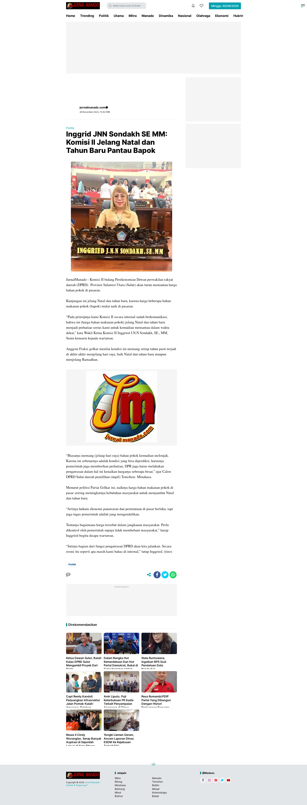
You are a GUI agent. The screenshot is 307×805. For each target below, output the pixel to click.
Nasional (184, 16)
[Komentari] (68, 574)
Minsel (155, 788)
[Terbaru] (193, 5)
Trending (87, 16)
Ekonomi (221, 16)
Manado (148, 16)
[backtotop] (153, 765)
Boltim (155, 785)
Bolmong (120, 788)
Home (70, 16)
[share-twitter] (165, 574)
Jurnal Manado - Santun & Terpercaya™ (83, 784)
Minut (118, 792)
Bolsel (155, 796)
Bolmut (119, 796)
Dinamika (166, 16)
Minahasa (120, 785)
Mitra (133, 16)
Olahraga (203, 16)
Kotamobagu (159, 792)
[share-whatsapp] (173, 574)
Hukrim (238, 16)
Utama (119, 16)
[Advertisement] (153, 48)
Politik (104, 16)
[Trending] (201, 5)
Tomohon (157, 781)
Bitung (118, 781)
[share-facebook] (157, 574)
